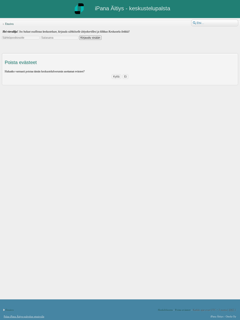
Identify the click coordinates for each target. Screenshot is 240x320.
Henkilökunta (165, 310)
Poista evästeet (183, 310)
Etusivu (9, 24)
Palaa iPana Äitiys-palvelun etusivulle (24, 316)
